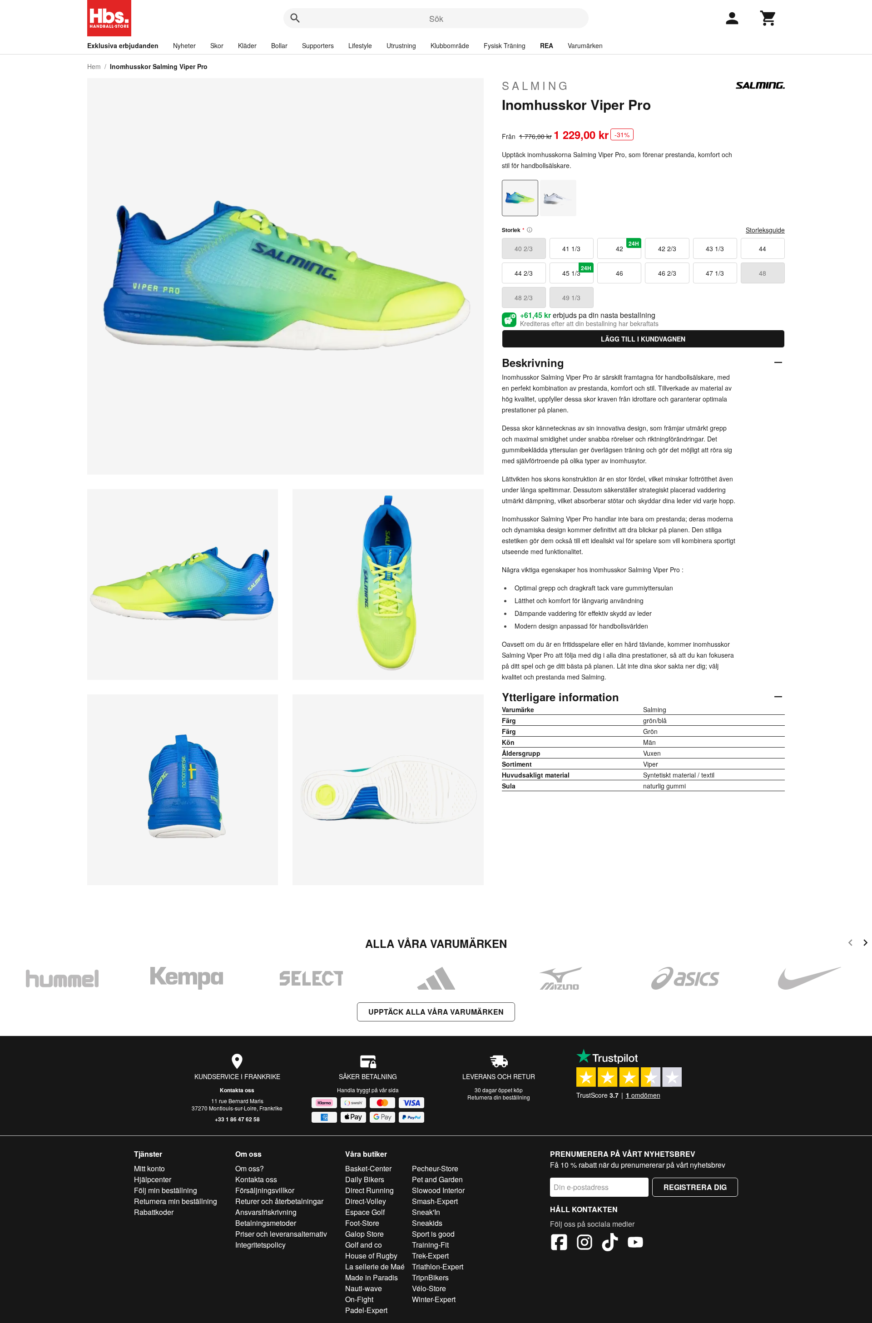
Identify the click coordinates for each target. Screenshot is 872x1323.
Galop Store (364, 1234)
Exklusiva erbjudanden (123, 45)
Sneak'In (426, 1212)
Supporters (318, 45)
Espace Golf (365, 1212)
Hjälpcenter (152, 1179)
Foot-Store (362, 1223)
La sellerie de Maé (375, 1266)
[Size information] (529, 230)
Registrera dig (695, 1187)
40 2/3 (524, 248)
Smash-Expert (435, 1201)
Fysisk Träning (504, 45)
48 (762, 272)
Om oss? (249, 1168)
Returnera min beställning (175, 1201)
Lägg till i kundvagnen (643, 338)
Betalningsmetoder (265, 1223)
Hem (94, 66)
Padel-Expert (366, 1310)
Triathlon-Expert (437, 1266)
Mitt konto (149, 1168)
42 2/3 (667, 248)
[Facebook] (559, 1243)
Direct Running (369, 1190)
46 (619, 272)
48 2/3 (524, 297)
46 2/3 (667, 272)
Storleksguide (765, 229)
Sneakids (427, 1223)
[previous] (850, 944)
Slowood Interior (438, 1190)
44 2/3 (524, 272)
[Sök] (295, 18)
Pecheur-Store (435, 1168)
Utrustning (401, 45)
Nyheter (184, 45)
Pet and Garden (437, 1179)
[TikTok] (610, 1243)
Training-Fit (430, 1244)
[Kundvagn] (768, 18)
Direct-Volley (365, 1201)
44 (762, 248)
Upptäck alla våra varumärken (436, 1011)
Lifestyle (360, 45)
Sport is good (433, 1234)
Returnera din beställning (498, 1097)
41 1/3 (571, 248)
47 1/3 (715, 272)
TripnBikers (430, 1277)
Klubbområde (450, 45)
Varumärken (585, 45)
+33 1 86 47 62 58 (237, 1119)
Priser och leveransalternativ (281, 1234)
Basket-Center (368, 1168)
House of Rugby (371, 1255)
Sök (436, 18)
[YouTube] (635, 1243)
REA (546, 45)
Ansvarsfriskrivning (266, 1212)
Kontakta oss (237, 1090)
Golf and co (363, 1244)
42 (627, 246)
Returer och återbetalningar (279, 1201)
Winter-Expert (434, 1299)
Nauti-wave (363, 1288)
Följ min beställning (165, 1190)
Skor (216, 45)
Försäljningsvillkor (264, 1190)
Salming (536, 85)
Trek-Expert (430, 1255)
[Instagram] (584, 1243)
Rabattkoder (153, 1212)
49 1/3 (571, 297)
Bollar (279, 45)
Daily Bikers (364, 1179)
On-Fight (359, 1299)
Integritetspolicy (260, 1244)
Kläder (247, 45)
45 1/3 (576, 270)
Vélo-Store (429, 1288)
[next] (865, 944)
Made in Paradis (371, 1277)
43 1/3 (715, 248)
